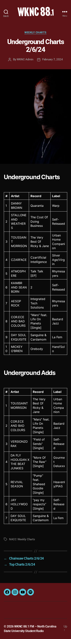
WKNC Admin (25, 59)
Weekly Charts (35, 32)
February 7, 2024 (52, 59)
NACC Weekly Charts (22, 539)
